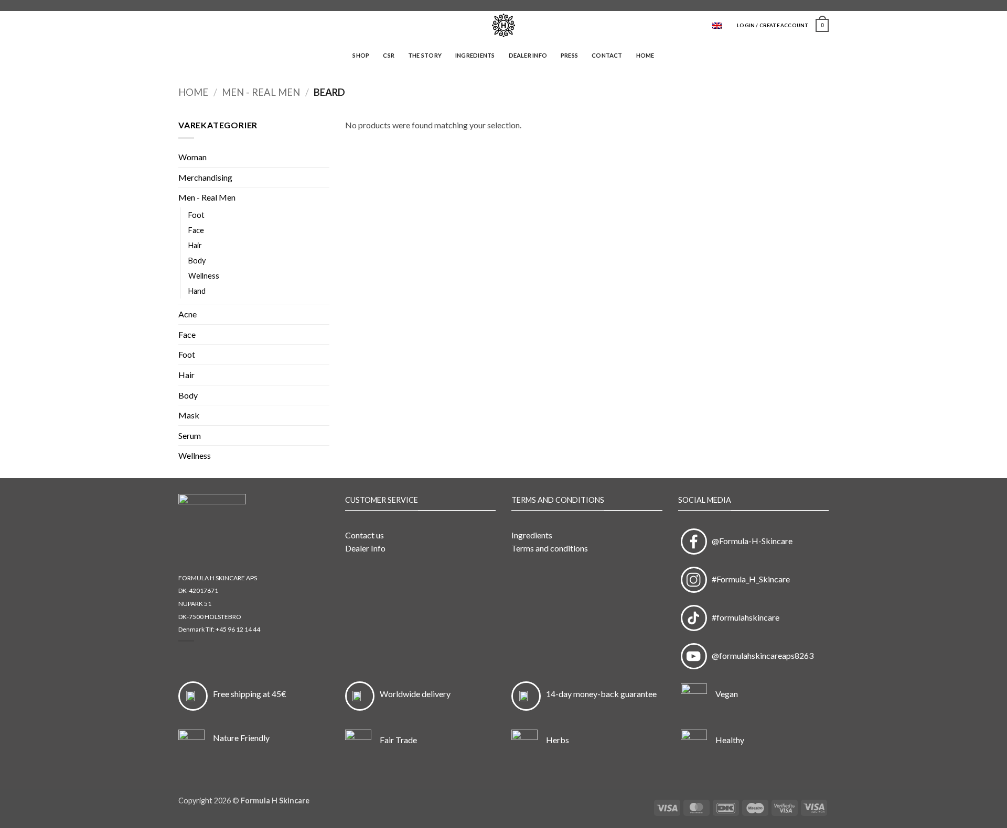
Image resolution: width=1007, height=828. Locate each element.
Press (569, 55)
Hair (195, 245)
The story (425, 55)
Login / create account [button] (772, 25)
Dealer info (528, 55)
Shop (360, 55)
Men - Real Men (261, 92)
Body (197, 260)
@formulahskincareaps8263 (760, 655)
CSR (388, 55)
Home (645, 55)
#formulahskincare (743, 617)
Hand (197, 290)
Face (196, 230)
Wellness (203, 275)
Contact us (364, 535)
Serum (189, 435)
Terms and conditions (549, 548)
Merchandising (205, 177)
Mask (188, 415)
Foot (196, 215)
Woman (192, 157)
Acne (187, 314)
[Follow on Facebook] (813, 5)
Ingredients (475, 55)
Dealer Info (365, 548)
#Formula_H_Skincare (748, 579)
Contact (607, 55)
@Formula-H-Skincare (749, 541)
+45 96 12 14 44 (238, 629)
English (721, 25)
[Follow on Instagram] (823, 5)
